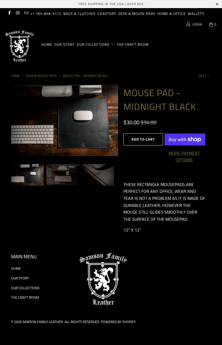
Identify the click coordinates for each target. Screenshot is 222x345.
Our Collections (93, 44)
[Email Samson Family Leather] (26, 13)
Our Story (64, 44)
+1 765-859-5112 (45, 13)
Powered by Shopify (118, 321)
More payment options (184, 156)
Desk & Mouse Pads (136, 13)
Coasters (107, 13)
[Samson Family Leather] (20, 47)
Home (46, 44)
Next (203, 75)
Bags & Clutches (79, 13)
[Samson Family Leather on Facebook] (9, 13)
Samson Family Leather (42, 321)
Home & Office (172, 13)
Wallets (196, 13)
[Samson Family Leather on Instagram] (17, 13)
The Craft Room (133, 44)
